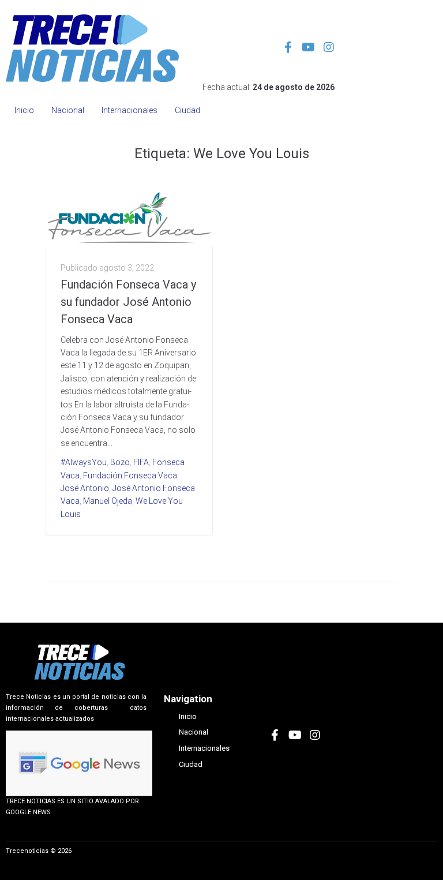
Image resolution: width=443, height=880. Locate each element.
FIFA (141, 462)
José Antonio (85, 488)
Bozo (120, 462)
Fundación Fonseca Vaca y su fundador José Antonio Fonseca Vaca (128, 302)
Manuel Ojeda (107, 500)
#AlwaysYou (84, 462)
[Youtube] (308, 47)
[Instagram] (329, 47)
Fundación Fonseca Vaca (130, 475)
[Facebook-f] (288, 47)
